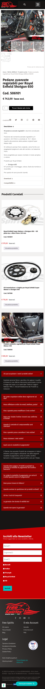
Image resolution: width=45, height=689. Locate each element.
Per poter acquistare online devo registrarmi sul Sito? (20, 397)
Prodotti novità (22, 72)
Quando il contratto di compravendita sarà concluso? (18, 425)
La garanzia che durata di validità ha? (16, 502)
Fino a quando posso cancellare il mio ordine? (19, 432)
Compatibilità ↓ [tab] (9, 183)
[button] (40, 13)
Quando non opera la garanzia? (14, 508)
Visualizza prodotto (11, 248)
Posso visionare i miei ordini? (13, 439)
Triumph (8, 573)
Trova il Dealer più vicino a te (22, 661)
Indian (7, 569)
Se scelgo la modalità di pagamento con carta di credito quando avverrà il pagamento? (20, 476)
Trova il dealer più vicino (21, 108)
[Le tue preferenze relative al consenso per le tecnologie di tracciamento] (4, 685)
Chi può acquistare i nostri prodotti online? (18, 374)
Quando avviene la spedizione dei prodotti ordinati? (21, 489)
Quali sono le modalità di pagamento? (16, 445)
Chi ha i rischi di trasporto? (12, 495)
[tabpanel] (22, 152)
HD (6, 581)
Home (4, 72)
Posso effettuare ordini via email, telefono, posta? (20, 404)
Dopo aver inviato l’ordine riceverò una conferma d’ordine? (20, 417)
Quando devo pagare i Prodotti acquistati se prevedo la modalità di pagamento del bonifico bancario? (19, 467)
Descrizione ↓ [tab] (9, 126)
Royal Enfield (10, 577)
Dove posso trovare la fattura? (13, 483)
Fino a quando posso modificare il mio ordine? (19, 411)
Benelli (7, 565)
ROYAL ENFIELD (12, 72)
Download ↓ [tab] (8, 179)
